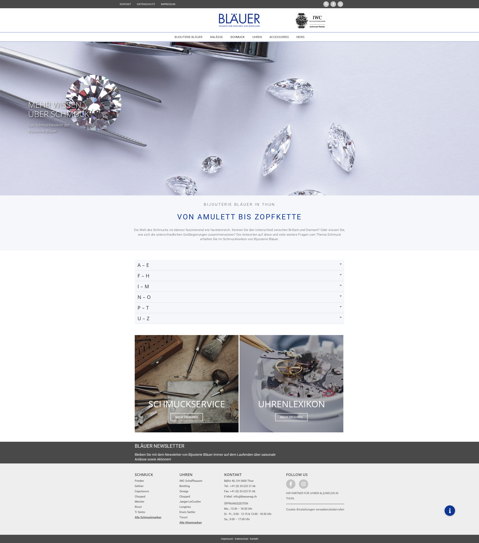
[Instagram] (340, 4)
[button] (239, 265)
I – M (143, 286)
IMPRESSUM (168, 4)
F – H (144, 275)
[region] (239, 118)
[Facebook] (333, 4)
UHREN (186, 474)
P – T (143, 307)
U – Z (144, 318)
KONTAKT (125, 4)
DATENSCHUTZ (146, 4)
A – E (143, 265)
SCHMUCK (144, 474)
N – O (144, 297)
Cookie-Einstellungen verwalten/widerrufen (315, 509)
